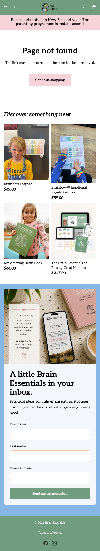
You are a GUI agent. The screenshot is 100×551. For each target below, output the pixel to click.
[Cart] (94, 7)
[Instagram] (54, 543)
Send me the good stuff (50, 493)
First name (18, 424)
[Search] (16, 7)
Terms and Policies (50, 533)
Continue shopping (50, 80)
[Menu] (5, 7)
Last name (18, 446)
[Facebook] (46, 543)
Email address (21, 468)
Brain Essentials (55, 523)
